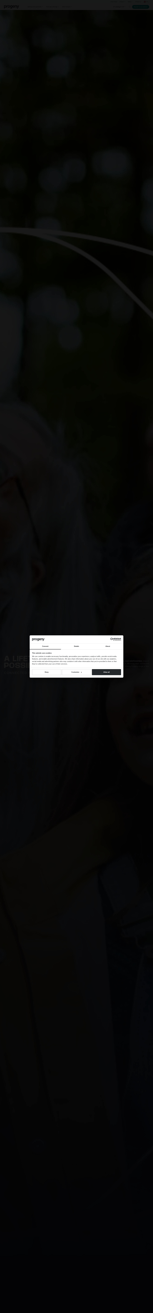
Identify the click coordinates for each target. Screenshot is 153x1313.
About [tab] (107, 646)
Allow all (106, 672)
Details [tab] (76, 646)
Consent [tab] (45, 646)
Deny (47, 672)
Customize (75, 672)
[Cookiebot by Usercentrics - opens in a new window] (112, 639)
